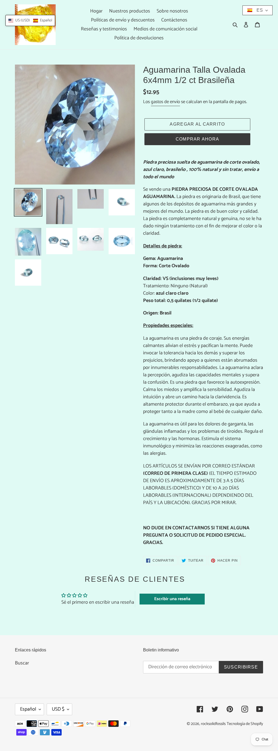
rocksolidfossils (213, 724)
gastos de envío (165, 102)
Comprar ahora (197, 139)
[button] (30, 20)
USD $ (58, 709)
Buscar (22, 663)
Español (28, 709)
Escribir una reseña (172, 599)
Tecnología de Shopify (245, 724)
